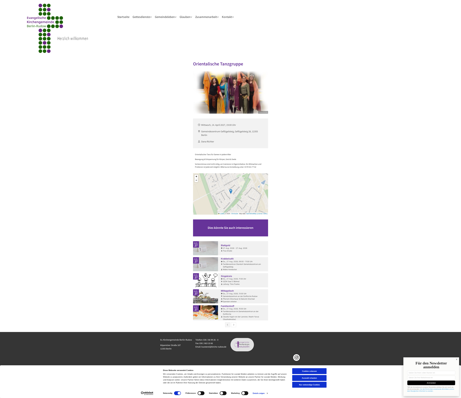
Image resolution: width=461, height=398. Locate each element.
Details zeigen (259, 393)
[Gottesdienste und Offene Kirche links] (151, 17)
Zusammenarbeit (206, 17)
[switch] (201, 393)
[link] (142, 17)
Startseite (123, 17)
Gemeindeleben (165, 17)
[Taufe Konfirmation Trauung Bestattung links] (191, 17)
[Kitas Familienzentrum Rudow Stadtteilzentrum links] (218, 17)
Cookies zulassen (309, 371)
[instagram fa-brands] (296, 357)
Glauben (185, 17)
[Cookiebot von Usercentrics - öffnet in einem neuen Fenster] (147, 393)
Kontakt (227, 17)
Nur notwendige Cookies (309, 385)
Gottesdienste (141, 17)
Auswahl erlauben (309, 378)
